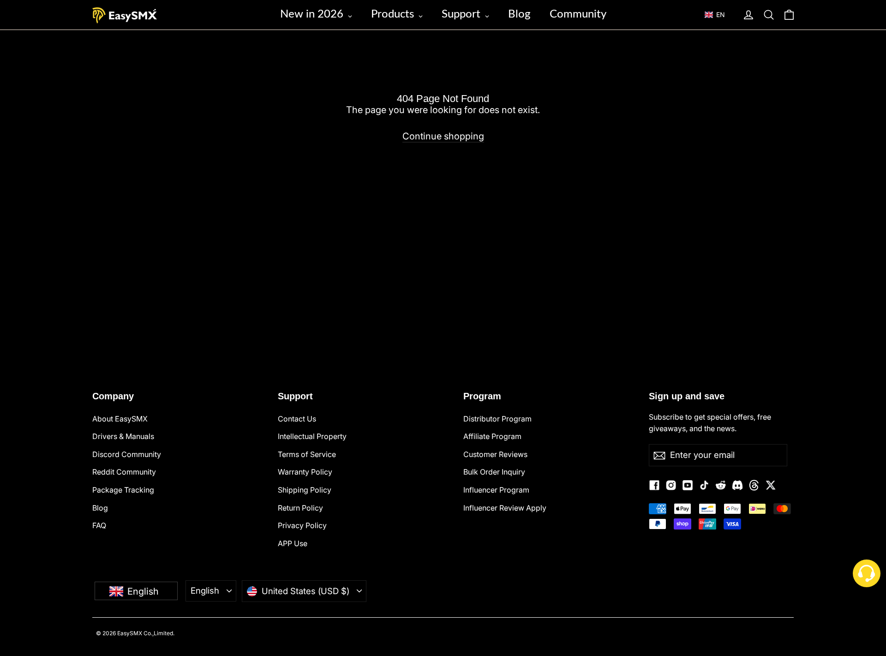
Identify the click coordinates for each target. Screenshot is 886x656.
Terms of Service (307, 454)
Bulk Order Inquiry (494, 471)
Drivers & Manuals (123, 436)
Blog (100, 507)
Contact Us (297, 418)
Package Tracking (123, 489)
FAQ (99, 525)
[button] (719, 15)
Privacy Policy (302, 525)
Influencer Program (496, 489)
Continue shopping (443, 136)
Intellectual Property (312, 436)
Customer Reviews (495, 454)
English (205, 590)
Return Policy (300, 507)
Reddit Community (124, 471)
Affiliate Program (492, 436)
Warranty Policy (305, 471)
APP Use (292, 543)
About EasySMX (120, 418)
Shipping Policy (304, 489)
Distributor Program (497, 418)
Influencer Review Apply (504, 507)
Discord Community (126, 454)
